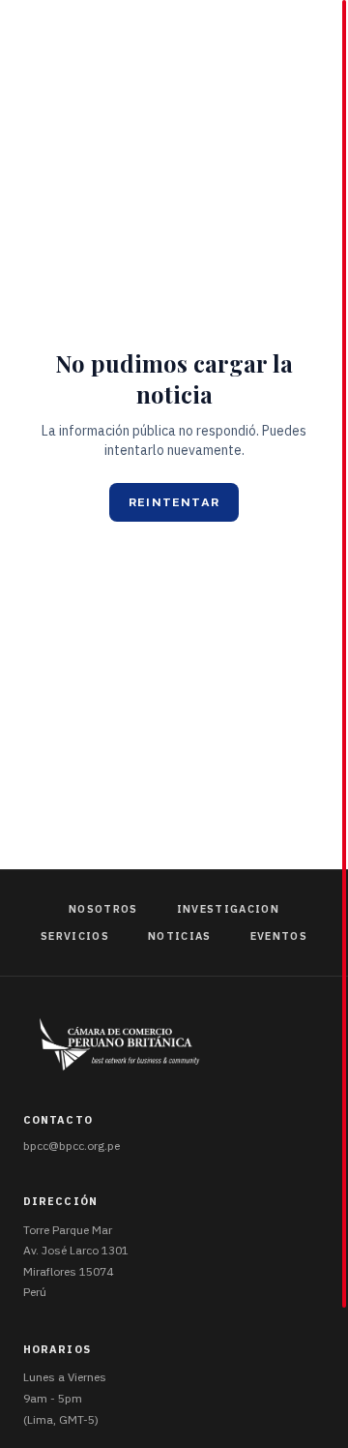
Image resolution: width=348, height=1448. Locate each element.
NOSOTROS (103, 909)
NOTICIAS (180, 936)
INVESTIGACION (228, 909)
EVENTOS (278, 936)
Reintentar (174, 502)
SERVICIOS (75, 936)
